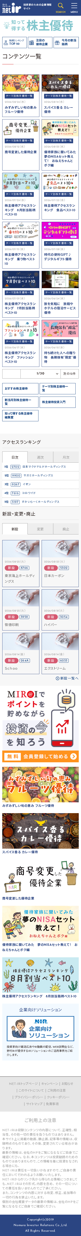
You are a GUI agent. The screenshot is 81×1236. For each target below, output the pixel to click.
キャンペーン (49, 1084)
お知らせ (67, 1084)
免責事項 (52, 1104)
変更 (40, 529)
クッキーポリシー (58, 1097)
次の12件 (69, 373)
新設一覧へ (69, 678)
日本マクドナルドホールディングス (44, 467)
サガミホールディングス (38, 475)
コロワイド (29, 493)
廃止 (66, 529)
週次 (40, 458)
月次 (66, 458)
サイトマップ (34, 1104)
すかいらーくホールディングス (41, 502)
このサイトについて (31, 1090)
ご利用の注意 (56, 1090)
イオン (27, 484)
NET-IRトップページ (23, 1084)
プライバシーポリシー (29, 1097)
